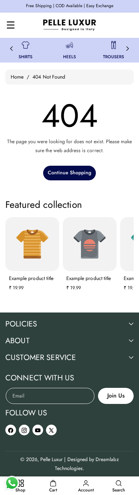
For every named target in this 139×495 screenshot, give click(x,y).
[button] (10, 25)
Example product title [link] (31, 278)
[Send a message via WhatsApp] (12, 483)
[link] (26, 45)
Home (17, 76)
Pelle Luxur (51, 459)
